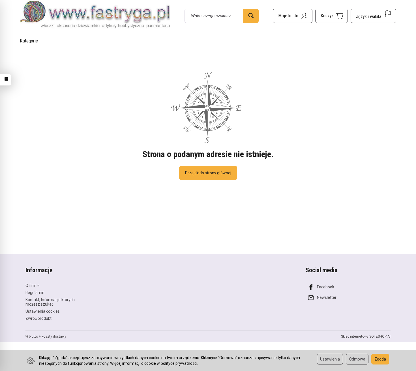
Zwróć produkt (38, 318)
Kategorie (29, 41)
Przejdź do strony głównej (208, 173)
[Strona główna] (95, 15)
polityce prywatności (179, 363)
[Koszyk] (331, 16)
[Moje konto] (292, 16)
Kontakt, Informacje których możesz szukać (50, 302)
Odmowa (357, 359)
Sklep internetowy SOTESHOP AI (366, 336)
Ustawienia (330, 359)
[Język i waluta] (373, 16)
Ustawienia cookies (42, 311)
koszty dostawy (54, 336)
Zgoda (380, 359)
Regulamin (34, 292)
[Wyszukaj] (251, 16)
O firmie (32, 285)
